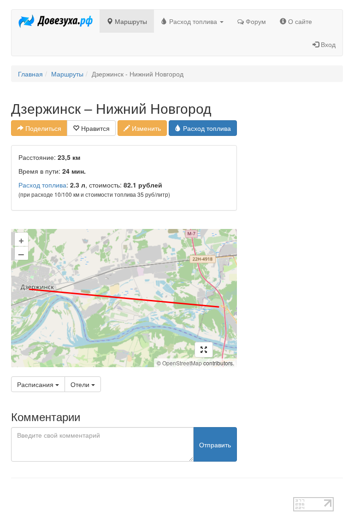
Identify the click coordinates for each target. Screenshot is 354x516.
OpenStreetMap (182, 363)
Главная (30, 73)
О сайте (299, 21)
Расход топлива (193, 21)
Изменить (145, 128)
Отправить (215, 444)
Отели (81, 384)
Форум (255, 21)
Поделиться (42, 128)
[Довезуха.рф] (56, 21)
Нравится (94, 128)
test (16, 492)
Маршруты (130, 21)
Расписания (36, 384)
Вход (327, 44)
